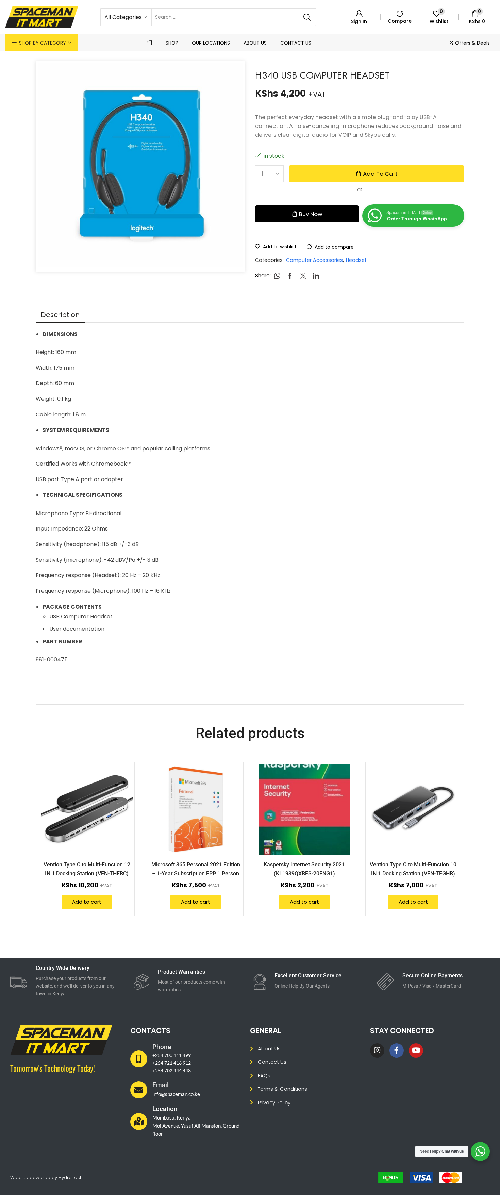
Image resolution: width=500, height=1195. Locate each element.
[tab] (60, 314)
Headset (356, 260)
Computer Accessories (314, 260)
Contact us (295, 42)
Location (165, 1109)
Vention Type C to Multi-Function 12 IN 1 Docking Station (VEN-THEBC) (87, 868)
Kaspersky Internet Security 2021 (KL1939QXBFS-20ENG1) (304, 868)
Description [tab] (60, 314)
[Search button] (307, 17)
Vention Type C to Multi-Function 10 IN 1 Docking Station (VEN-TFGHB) (413, 868)
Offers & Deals (472, 42)
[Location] (138, 1121)
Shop (172, 42)
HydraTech (71, 1177)
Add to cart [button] (119, 810)
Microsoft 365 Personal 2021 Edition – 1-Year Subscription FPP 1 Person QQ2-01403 (195, 873)
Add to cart (380, 174)
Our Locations (211, 42)
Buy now (310, 214)
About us (255, 42)
